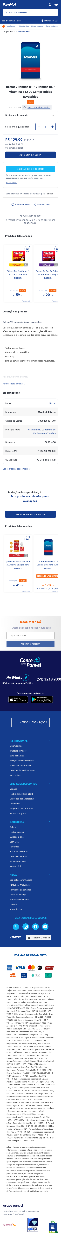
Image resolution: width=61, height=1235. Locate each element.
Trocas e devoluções (19, 899)
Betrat (52, 403)
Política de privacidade (20, 765)
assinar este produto (30, 168)
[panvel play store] (42, 699)
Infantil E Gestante (18, 851)
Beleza (13, 827)
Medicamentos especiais (21, 793)
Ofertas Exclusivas (37, 26)
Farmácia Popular (18, 813)
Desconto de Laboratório (22, 798)
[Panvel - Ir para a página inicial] (24, 4)
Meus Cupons (10, 26)
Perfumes (14, 846)
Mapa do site (16, 909)
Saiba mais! (11, 182)
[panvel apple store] (18, 699)
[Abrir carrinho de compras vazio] (56, 4)
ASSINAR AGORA (30, 644)
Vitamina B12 (34, 429)
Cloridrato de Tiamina (44, 433)
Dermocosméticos (18, 856)
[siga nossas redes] (16, 926)
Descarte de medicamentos (22, 770)
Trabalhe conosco (18, 750)
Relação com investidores (22, 760)
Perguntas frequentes (20, 884)
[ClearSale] (10, 1225)
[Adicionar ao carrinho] (27, 249)
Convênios (15, 803)
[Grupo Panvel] (13, 1205)
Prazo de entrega (18, 894)
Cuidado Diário (17, 836)
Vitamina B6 (49, 429)
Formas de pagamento (20, 889)
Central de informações (21, 879)
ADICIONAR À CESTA (30, 154)
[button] (30, 115)
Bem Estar (14, 841)
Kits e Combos (24, 26)
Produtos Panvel (18, 861)
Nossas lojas (15, 775)
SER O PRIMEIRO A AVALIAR (30, 514)
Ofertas (13, 904)
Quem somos (16, 745)
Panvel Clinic (16, 866)
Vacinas (13, 788)
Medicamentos (24, 31)
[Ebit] (32, 1225)
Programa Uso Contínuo (21, 808)
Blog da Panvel (17, 755)
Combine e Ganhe (52, 26)
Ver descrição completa (14, 383)
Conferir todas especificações (17, 468)
